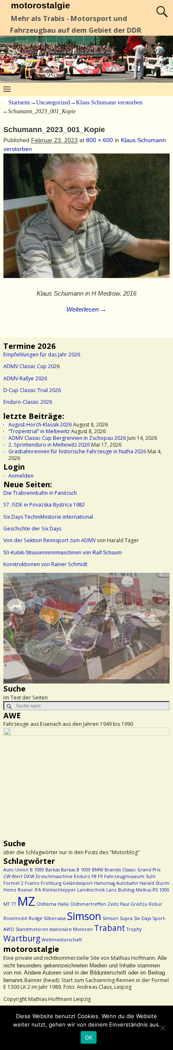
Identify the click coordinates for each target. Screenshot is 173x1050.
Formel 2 (13, 883)
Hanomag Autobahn (116, 883)
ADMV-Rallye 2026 (25, 378)
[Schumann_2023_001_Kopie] (86, 220)
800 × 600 (99, 140)
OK (89, 1037)
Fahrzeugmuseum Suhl (129, 876)
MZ (26, 901)
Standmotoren (32, 929)
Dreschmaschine (54, 876)
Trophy (134, 929)
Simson (84, 916)
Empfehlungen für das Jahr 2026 (41, 354)
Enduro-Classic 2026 (27, 401)
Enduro (82, 876)
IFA (37, 890)
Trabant (109, 928)
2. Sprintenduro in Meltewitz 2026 (49, 444)
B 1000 (37, 870)
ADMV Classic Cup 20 (28, 366)
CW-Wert (13, 876)
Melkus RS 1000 (152, 890)
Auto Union (16, 870)
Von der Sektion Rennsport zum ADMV (49, 540)
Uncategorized (53, 102)
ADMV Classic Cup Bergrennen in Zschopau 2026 (67, 438)
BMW (97, 870)
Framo (32, 883)
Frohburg (51, 883)
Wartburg (21, 938)
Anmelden (21, 475)
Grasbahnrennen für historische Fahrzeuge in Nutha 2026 (77, 451)
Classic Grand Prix (141, 870)
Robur (156, 904)
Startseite (19, 102)
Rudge (35, 918)
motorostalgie (40, 5)
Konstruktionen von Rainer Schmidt (45, 564)
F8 (94, 876)
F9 (100, 876)
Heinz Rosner (18, 890)
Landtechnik (91, 890)
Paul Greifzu (133, 904)
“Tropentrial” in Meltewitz (39, 431)
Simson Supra (117, 918)
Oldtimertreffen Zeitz (94, 904)
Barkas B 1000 (76, 870)
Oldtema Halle (53, 904)
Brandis (113, 870)
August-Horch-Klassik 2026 (40, 424)
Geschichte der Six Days (32, 528)
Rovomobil (15, 918)
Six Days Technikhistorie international (48, 516)
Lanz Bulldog (120, 890)
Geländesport (78, 883)
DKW (29, 876)
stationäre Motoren (71, 929)
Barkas (52, 870)
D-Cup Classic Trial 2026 (32, 390)
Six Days (142, 918)
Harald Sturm (154, 883)
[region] (86, 628)
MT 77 (9, 904)
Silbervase (55, 918)
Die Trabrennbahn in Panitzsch (40, 492)
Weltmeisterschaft (62, 940)
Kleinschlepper (59, 890)
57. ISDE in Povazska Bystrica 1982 (44, 504)
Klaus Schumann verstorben (109, 102)
